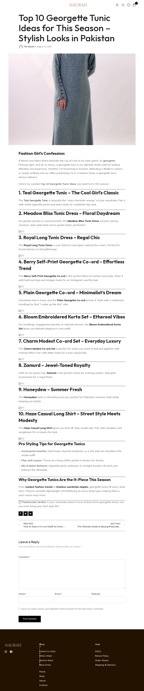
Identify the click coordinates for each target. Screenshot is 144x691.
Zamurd (51, 373)
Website (95, 594)
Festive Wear (46, 660)
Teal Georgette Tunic (36, 200)
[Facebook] (11, 651)
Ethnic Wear (45, 656)
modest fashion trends (39, 487)
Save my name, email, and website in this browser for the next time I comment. (62, 609)
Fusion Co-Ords (47, 651)
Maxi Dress (45, 665)
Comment (24, 557)
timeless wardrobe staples (72, 487)
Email (58, 594)
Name (22, 594)
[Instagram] (5, 651)
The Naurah (29, 47)
